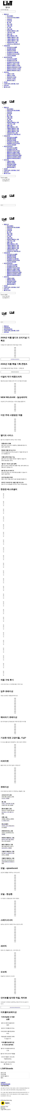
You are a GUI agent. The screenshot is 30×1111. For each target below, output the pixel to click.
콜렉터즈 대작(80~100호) (14, 69)
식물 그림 (9, 26)
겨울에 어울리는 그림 (12, 40)
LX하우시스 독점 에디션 (13, 44)
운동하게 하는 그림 (12, 42)
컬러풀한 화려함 (11, 49)
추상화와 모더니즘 (12, 60)
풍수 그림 (9, 24)
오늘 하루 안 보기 (6, 1109)
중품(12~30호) (11, 75)
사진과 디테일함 (11, 55)
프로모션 (9, 19)
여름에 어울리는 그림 (12, 37)
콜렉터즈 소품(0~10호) (13, 64)
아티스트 (6, 85)
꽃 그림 (9, 22)
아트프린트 (7, 45)
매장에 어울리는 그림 (12, 31)
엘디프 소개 (7, 87)
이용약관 (3, 1082)
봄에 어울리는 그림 (12, 35)
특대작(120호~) (11, 80)
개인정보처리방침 (5, 1084)
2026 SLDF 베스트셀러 (13, 17)
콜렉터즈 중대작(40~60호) (14, 67)
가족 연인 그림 (11, 32)
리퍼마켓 (9, 21)
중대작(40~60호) (11, 77)
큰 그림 (9, 27)
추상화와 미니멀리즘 (12, 52)
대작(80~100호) (11, 78)
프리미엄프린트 (8, 57)
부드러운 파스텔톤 (12, 47)
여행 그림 (9, 29)
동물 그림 (9, 34)
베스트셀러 (10, 16)
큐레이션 (6, 14)
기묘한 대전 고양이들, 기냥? (11, 83)
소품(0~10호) (10, 74)
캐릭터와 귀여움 (11, 50)
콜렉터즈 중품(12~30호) (13, 65)
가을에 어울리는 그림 (12, 39)
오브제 (5, 82)
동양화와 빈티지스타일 (13, 54)
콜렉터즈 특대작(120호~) (14, 70)
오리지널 (6, 72)
